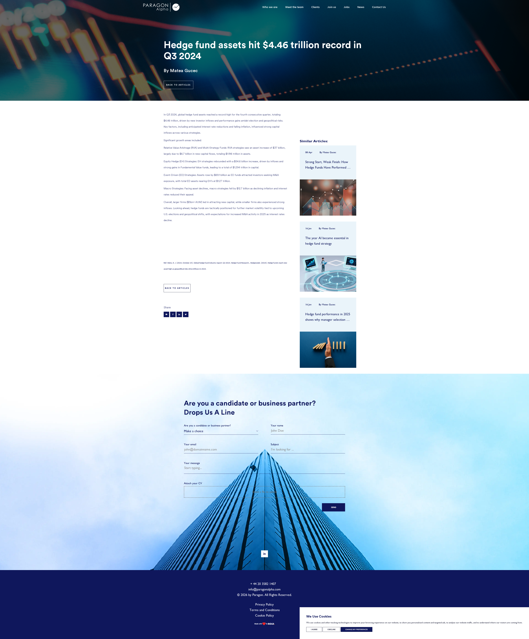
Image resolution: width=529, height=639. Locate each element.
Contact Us (379, 7)
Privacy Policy (264, 604)
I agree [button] (314, 629)
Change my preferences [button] (356, 629)
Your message (192, 463)
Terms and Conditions (264, 610)
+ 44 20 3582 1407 (263, 584)
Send (333, 507)
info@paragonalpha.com (264, 589)
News (360, 7)
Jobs (346, 7)
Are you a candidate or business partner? (207, 425)
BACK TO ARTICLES (178, 85)
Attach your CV (230, 487)
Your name (277, 425)
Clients (315, 7)
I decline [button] (331, 629)
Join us (331, 7)
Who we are (269, 7)
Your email (190, 444)
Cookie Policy (264, 615)
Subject (275, 444)
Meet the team (294, 7)
